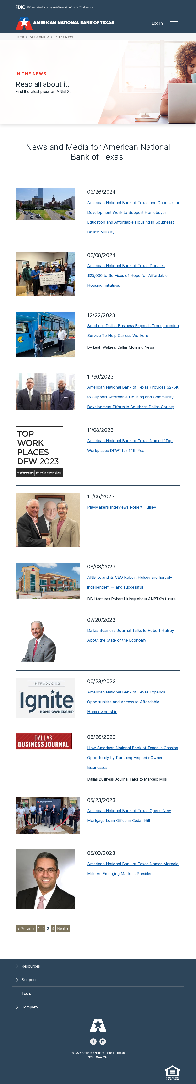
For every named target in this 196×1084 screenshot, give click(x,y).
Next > (63, 928)
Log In (157, 23)
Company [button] (30, 1007)
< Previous (26, 928)
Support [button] (29, 979)
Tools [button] (26, 993)
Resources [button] (31, 966)
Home (20, 37)
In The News (64, 37)
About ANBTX (39, 37)
